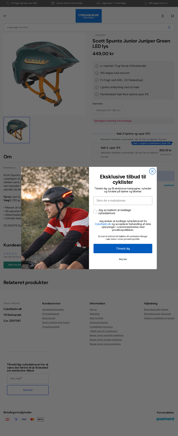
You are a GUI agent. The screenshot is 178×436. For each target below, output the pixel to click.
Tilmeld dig (123, 248)
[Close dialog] (152, 171)
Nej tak (123, 259)
